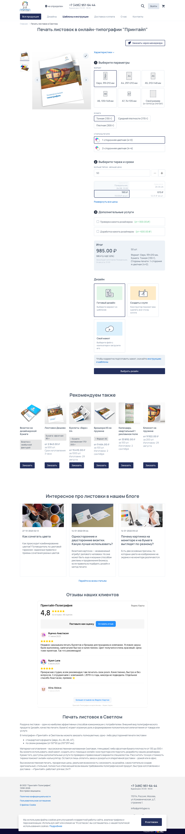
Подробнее (55, 826)
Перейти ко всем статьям (93, 580)
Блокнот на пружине (149, 429)
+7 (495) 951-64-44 (83, 5)
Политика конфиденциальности (35, 796)
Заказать (27, 465)
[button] (143, 6)
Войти (153, 6)
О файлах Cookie (28, 804)
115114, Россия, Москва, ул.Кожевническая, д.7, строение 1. (143, 799)
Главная (24, 23)
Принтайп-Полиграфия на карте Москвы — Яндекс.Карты (92, 705)
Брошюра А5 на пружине (102, 429)
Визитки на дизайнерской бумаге (28, 431)
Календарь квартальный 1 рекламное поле (128, 431)
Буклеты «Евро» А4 (78, 429)
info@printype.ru (140, 808)
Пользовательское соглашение (35, 800)
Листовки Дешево (55, 427)
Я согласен (151, 822)
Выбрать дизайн (129, 371)
